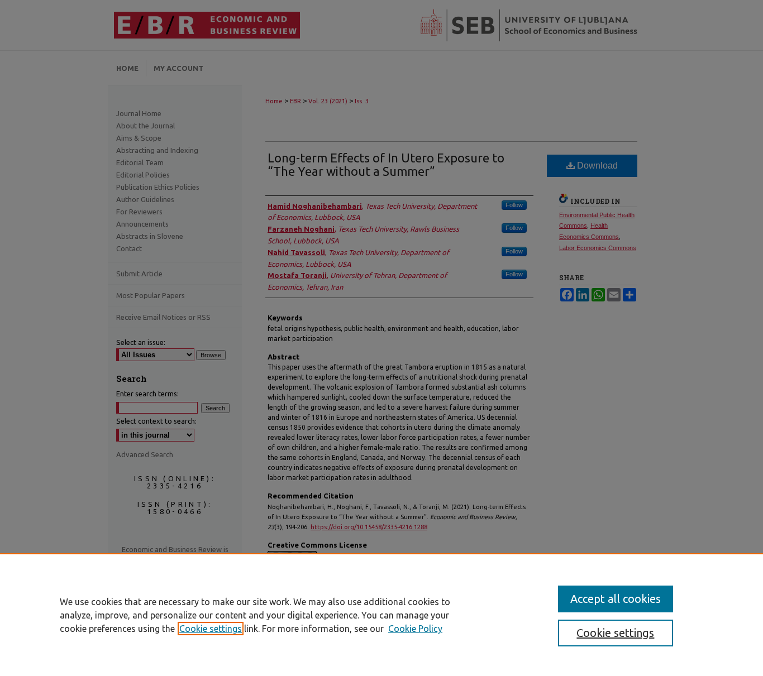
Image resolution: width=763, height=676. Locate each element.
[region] (381, 614)
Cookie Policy (415, 629)
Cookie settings (210, 629)
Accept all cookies (615, 598)
